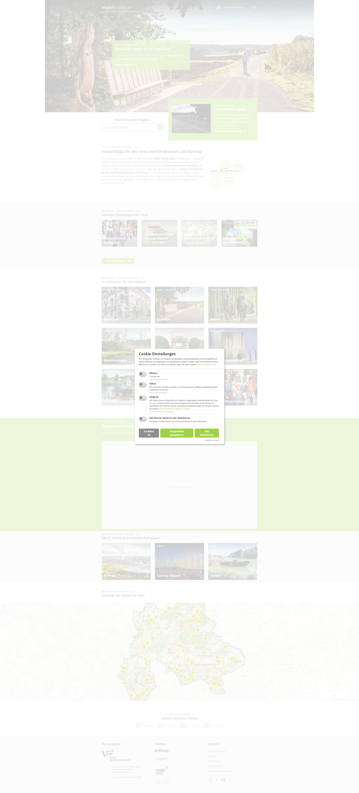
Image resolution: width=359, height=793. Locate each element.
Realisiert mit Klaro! (212, 440)
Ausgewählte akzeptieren (177, 433)
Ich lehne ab (149, 433)
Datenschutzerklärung (206, 364)
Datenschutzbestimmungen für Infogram (175, 409)
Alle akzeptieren (206, 433)
